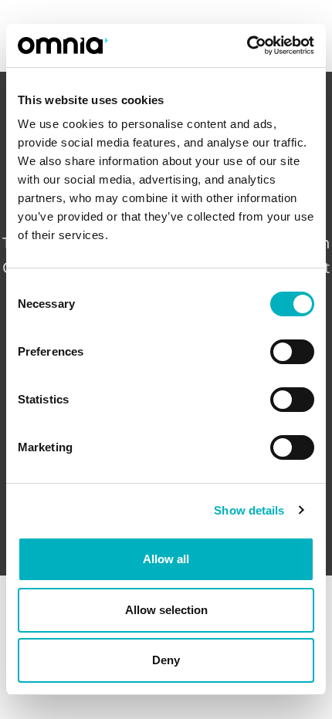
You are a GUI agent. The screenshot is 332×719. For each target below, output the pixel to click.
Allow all (166, 558)
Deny (166, 660)
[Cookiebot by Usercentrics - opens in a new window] (246, 45)
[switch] (292, 351)
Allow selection (166, 609)
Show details (249, 510)
